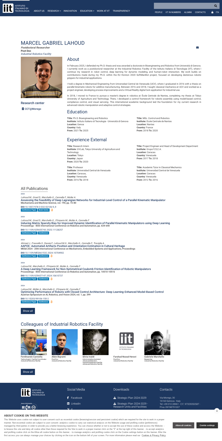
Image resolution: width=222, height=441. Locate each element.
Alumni (188, 12)
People (158, 12)
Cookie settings (207, 425)
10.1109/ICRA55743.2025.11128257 (42, 229)
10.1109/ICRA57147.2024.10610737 (42, 275)
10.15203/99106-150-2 (35, 298)
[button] (54, 8)
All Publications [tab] (34, 189)
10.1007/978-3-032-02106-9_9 (38, 207)
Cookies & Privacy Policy (154, 435)
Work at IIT (103, 11)
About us (39, 11)
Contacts (200, 12)
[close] (217, 411)
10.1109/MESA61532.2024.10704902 (42, 252)
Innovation (70, 11)
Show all (28, 310)
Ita (217, 12)
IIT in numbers (173, 12)
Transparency (121, 11)
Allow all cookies (183, 425)
